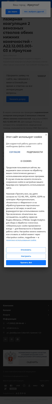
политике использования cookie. (21, 240)
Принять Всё (26, 262)
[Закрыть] (46, 135)
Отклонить (26, 250)
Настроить (26, 256)
